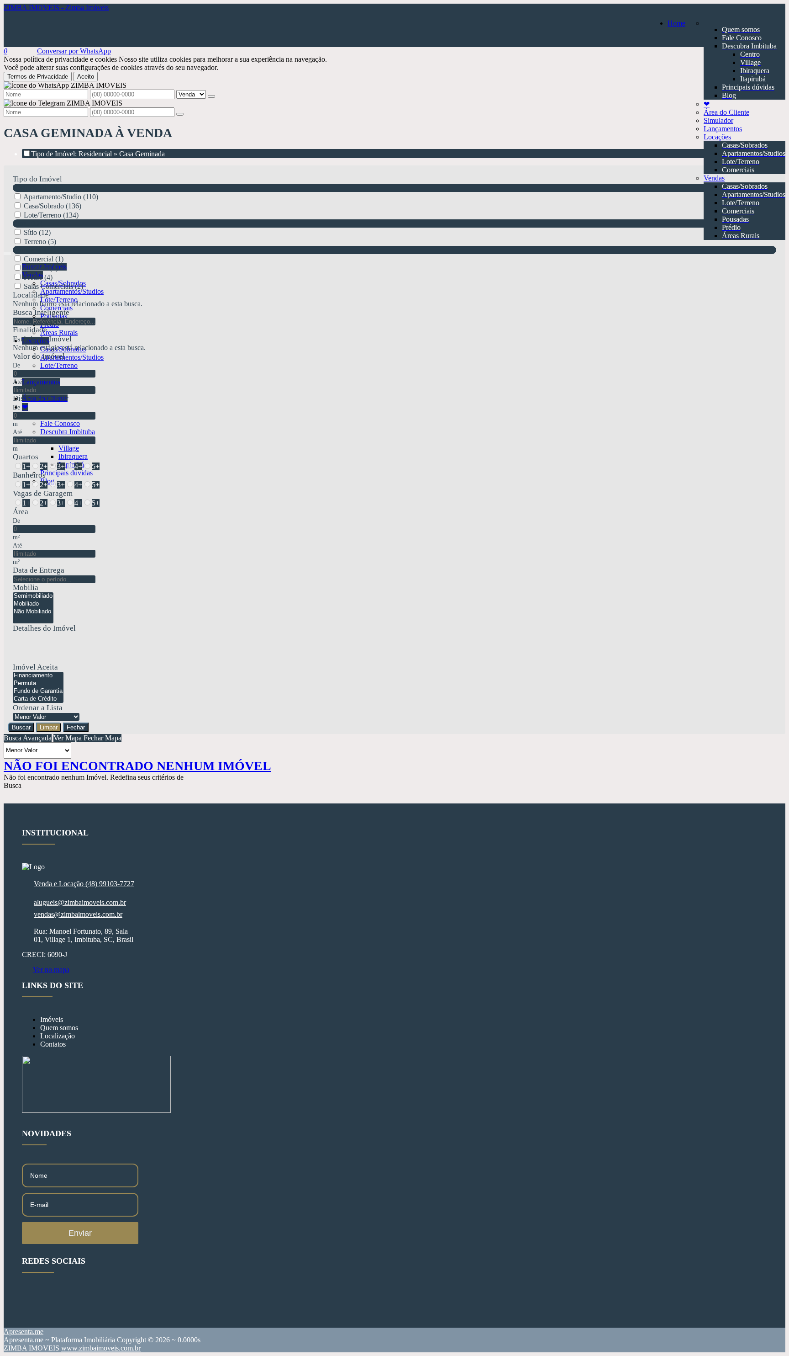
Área (20, 511)
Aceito (85, 76)
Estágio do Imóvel (42, 339)
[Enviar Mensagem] (180, 114)
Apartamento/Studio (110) (60, 197)
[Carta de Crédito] (38, 699)
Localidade (31, 295)
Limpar (49, 727)
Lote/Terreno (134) (51, 215)
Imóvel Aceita (35, 667)
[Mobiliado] (33, 604)
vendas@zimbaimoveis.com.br (78, 914)
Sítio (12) (37, 232)
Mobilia (25, 587)
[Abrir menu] (7, 251)
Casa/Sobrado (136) (52, 206)
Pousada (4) (41, 268)
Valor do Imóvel (39, 356)
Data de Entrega (38, 570)
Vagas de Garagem (43, 493)
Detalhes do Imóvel (44, 628)
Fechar (76, 727)
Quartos (25, 456)
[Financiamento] (38, 676)
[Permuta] (38, 683)
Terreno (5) (40, 241)
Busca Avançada (28, 738)
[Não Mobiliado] (33, 612)
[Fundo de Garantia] (38, 691)
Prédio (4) (38, 277)
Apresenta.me (23, 1331)
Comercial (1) (43, 259)
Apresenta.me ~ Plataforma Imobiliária (59, 1340)
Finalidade (30, 329)
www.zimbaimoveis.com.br (101, 1348)
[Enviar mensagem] (211, 96)
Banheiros (29, 475)
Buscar (21, 727)
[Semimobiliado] (33, 596)
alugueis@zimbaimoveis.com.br (80, 902)
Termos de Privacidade (37, 76)
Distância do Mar (40, 398)
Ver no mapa (51, 969)
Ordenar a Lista (38, 707)
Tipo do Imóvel (37, 179)
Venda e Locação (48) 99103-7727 (84, 884)
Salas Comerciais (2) (53, 286)
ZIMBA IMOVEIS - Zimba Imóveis (56, 7)
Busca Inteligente (41, 312)
